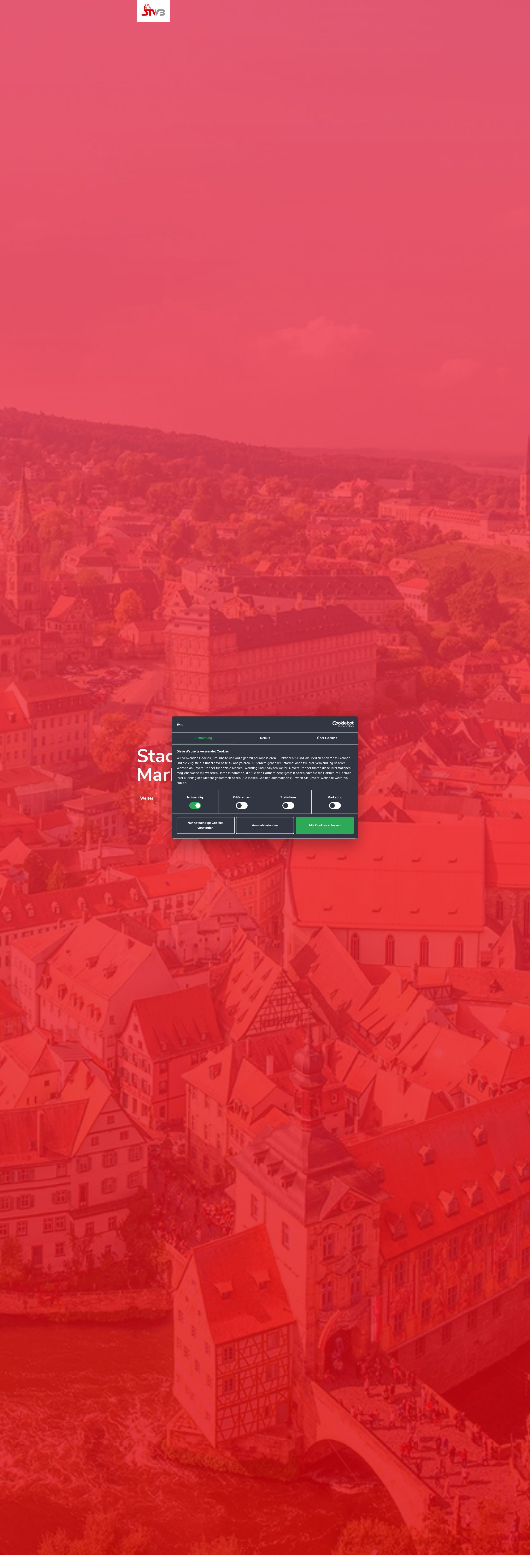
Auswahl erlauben (265, 825)
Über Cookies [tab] (327, 738)
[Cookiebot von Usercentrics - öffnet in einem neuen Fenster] (335, 724)
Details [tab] (265, 738)
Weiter (146, 798)
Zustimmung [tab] (203, 738)
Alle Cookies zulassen (325, 825)
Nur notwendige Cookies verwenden (205, 825)
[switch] (242, 805)
